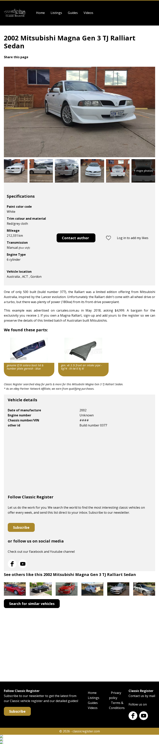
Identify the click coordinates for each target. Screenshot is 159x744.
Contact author (75, 238)
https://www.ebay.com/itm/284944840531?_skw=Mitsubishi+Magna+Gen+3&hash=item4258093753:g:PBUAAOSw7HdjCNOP (83, 357)
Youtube (22, 563)
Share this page (16, 57)
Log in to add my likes (132, 238)
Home (40, 13)
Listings (56, 13)
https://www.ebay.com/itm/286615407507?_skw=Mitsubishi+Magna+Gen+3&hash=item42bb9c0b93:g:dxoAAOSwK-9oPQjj (29, 357)
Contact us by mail (142, 696)
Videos (88, 13)
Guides (73, 13)
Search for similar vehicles (31, 603)
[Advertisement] (79, 463)
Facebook (12, 563)
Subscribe (21, 527)
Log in (152, 12)
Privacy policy (115, 695)
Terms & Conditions (117, 705)
